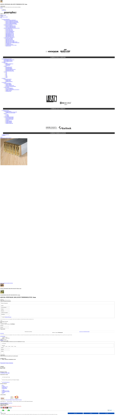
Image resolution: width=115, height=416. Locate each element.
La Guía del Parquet (5, 386)
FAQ (3, 393)
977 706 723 (4, 377)
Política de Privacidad (18, 399)
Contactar (3, 392)
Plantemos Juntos (4, 388)
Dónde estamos (4, 387)
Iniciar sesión (4, 10)
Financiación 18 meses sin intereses (6, 362)
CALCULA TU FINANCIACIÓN (84, 331)
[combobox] (4, 14)
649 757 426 (8, 377)
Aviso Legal (7, 399)
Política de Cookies (12, 399)
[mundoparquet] (10, 13)
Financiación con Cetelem (6, 391)
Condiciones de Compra (5, 390)
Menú (1, 17)
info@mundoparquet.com (5, 382)
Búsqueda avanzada (3, 15)
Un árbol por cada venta (4, 372)
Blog (3, 385)
